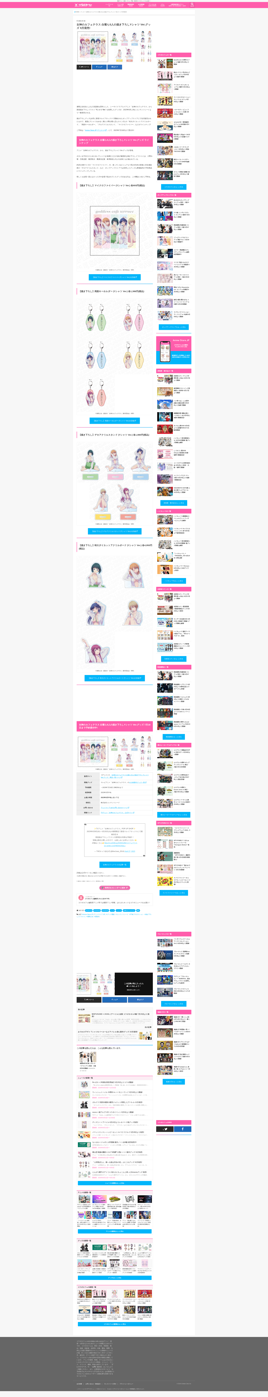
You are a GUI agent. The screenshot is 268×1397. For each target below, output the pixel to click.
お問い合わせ (97, 1367)
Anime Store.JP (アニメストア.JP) (94, 914)
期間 (138, 910)
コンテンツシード (122, 914)
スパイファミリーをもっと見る (174, 893)
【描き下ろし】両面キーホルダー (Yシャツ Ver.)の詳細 (113, 421)
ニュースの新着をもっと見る (114, 1183)
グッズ (112, 910)
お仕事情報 (141, 5)
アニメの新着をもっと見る (115, 1231)
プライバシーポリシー (126, 1384)
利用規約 (132, 1389)
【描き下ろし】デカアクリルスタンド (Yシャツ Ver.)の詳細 (113, 531)
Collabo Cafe (83, 5)
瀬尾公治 (90, 916)
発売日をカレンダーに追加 (113, 888)
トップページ (109, 5)
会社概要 (79, 1384)
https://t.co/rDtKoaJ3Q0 (112, 843)
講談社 (97, 916)
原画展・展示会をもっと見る (174, 503)
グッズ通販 (111, 914)
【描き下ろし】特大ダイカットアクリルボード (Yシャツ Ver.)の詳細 (113, 678)
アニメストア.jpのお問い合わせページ (114, 807)
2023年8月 (97, 910)
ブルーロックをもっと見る (173, 1004)
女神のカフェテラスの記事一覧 (114, 865)
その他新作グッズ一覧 (137, 782)
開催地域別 (131, 5)
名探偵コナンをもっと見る (173, 659)
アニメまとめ (152, 5)
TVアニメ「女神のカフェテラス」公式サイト (117, 813)
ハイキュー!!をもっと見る (174, 581)
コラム (162, 5)
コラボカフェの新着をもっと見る (115, 1324)
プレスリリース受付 (110, 1384)
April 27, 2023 (130, 851)
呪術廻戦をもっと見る (174, 737)
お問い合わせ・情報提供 (93, 1384)
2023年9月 (105, 910)
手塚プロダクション (137, 914)
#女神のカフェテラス (129, 843)
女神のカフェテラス (129, 910)
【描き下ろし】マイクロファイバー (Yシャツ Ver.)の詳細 (113, 277)
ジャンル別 (120, 5)
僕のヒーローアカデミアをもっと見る (173, 815)
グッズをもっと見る (114, 1278)
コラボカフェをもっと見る (173, 187)
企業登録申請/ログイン (177, 5)
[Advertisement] (94, 86)
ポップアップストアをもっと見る (174, 327)
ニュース (118, 910)
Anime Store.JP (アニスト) (95, 130)
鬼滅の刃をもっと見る (174, 1082)
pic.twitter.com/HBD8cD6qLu (114, 846)
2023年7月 (89, 910)
